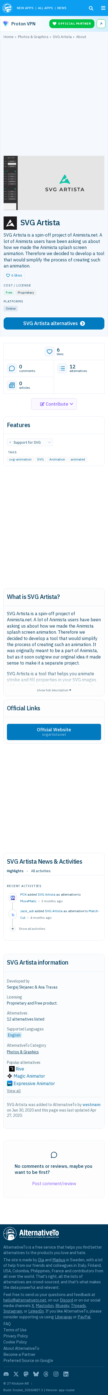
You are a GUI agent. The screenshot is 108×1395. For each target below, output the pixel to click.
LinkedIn (36, 1311)
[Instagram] (56, 1374)
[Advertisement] (54, 98)
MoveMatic (28, 901)
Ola (41, 1259)
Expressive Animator (34, 1083)
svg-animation (20, 459)
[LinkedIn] (66, 1374)
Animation (57, 459)
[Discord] (6, 1374)
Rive (20, 1069)
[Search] (91, 8)
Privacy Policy (15, 1335)
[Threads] (46, 1374)
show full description (54, 689)
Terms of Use (15, 1329)
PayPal (84, 1316)
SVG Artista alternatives (50, 323)
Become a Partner (19, 1354)
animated (78, 459)
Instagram (12, 1311)
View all (14, 1090)
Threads (78, 1305)
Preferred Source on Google (28, 1360)
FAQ (7, 1323)
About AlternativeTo (21, 1348)
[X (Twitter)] (16, 1374)
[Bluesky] (36, 1374)
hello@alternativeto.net (24, 1300)
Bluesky (62, 1305)
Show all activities (32, 929)
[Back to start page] (7, 8)
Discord (66, 1300)
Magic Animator (29, 1076)
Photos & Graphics (23, 1051)
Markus (58, 1259)
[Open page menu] (103, 8)
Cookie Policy (15, 1342)
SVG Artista (46, 894)
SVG (40, 459)
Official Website (54, 732)
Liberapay (63, 1316)
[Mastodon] (26, 1374)
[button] (14, 275)
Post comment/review (54, 1183)
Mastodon (45, 1305)
